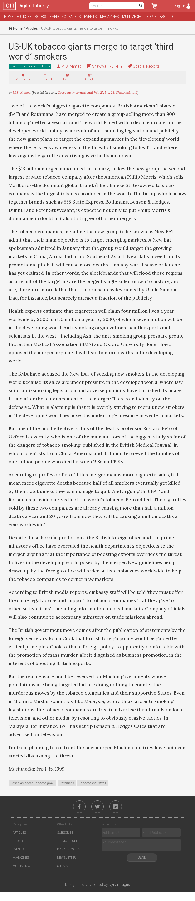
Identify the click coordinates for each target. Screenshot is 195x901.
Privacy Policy (68, 849)
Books (40, 17)
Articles (24, 17)
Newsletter (66, 857)
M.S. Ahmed (71, 66)
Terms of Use (67, 841)
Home (9, 17)
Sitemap (63, 866)
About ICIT (168, 17)
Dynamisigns (119, 884)
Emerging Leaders (65, 17)
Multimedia (131, 17)
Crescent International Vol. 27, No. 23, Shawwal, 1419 (97, 92)
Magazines (109, 17)
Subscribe (65, 832)
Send (142, 857)
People (150, 17)
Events (90, 17)
